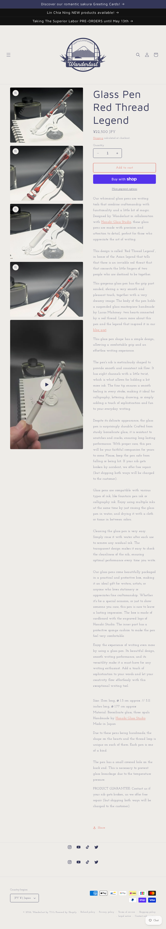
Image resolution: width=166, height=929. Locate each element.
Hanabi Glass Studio (116, 222)
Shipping (98, 138)
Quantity (98, 145)
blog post (99, 330)
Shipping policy (147, 912)
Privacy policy (106, 912)
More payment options (124, 189)
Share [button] (101, 827)
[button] (8, 54)
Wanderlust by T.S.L (44, 912)
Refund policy (88, 912)
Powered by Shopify (66, 912)
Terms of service (126, 912)
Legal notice (124, 916)
